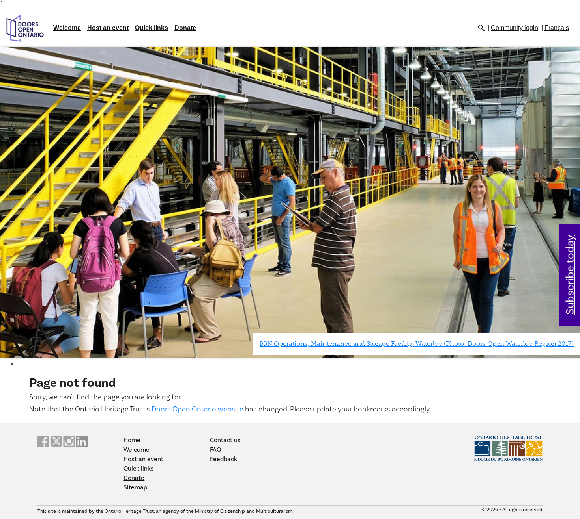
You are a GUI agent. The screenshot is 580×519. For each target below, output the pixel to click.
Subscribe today (570, 275)
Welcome (67, 27)
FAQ (215, 450)
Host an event (108, 27)
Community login (514, 27)
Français (556, 27)
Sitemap (135, 487)
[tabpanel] (290, 202)
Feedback (223, 459)
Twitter (56, 441)
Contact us (225, 440)
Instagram (69, 441)
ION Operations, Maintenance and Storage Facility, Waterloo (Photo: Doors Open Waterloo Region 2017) (417, 343)
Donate (185, 27)
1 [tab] (12, 364)
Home (131, 440)
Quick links (151, 27)
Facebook (43, 441)
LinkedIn (82, 441)
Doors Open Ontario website (197, 409)
